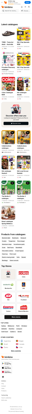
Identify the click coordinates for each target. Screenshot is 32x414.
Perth (17, 326)
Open (27, 2)
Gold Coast (4, 331)
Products (3, 391)
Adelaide (4, 329)
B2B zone (4, 400)
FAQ (2, 383)
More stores (16, 317)
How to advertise (6, 398)
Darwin (20, 331)
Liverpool (19, 329)
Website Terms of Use (16, 409)
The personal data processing (16, 411)
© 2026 (16, 406)
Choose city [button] (27, 11)
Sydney (3, 326)
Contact (3, 386)
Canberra (13, 331)
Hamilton (11, 329)
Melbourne (11, 326)
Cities (2, 388)
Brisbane (24, 326)
